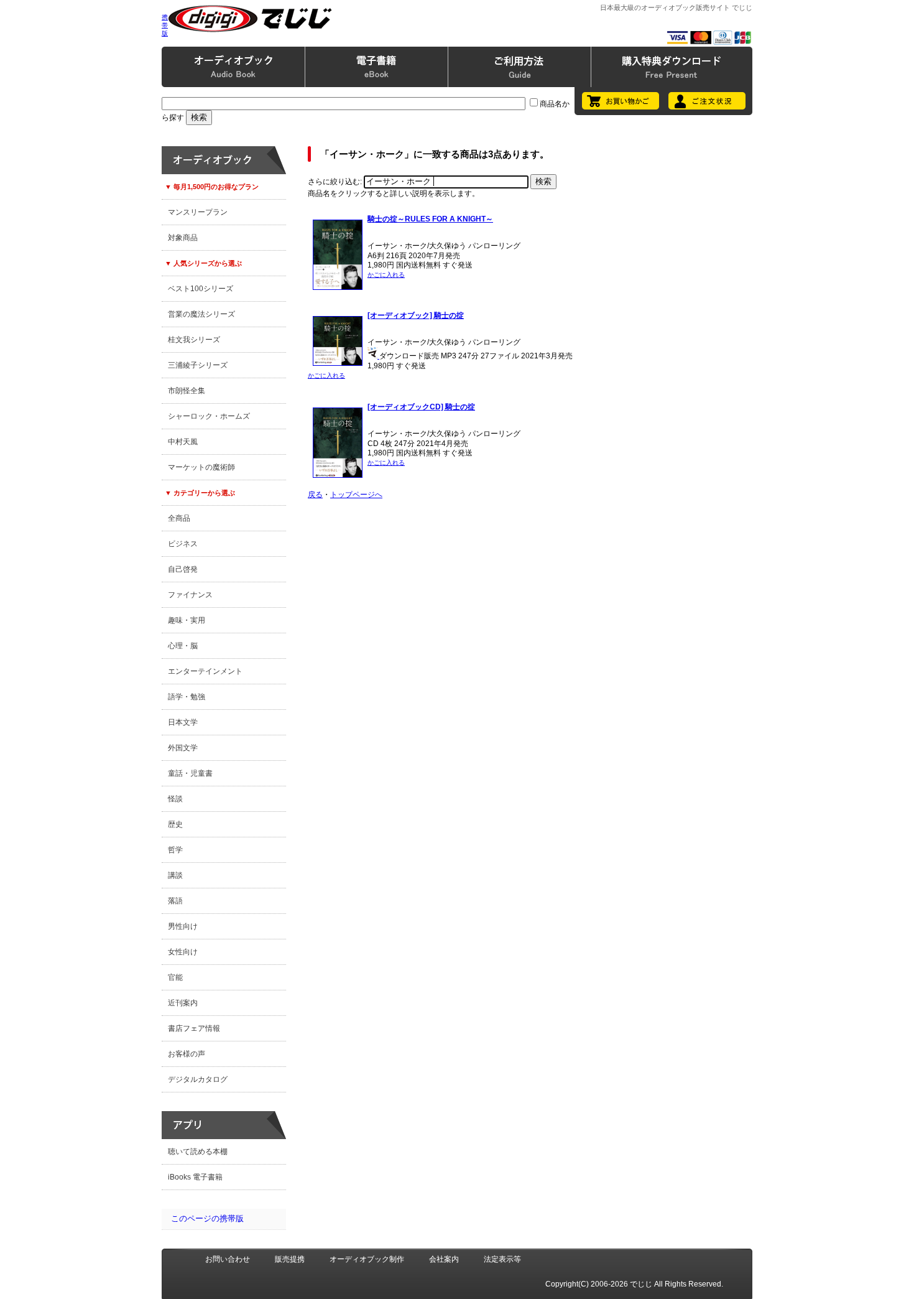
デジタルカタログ (198, 1079)
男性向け (183, 926)
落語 (175, 900)
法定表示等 (502, 1259)
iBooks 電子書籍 (195, 1177)
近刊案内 (183, 1003)
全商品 (179, 518)
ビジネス (183, 543)
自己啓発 (183, 569)
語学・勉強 (186, 696)
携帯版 (165, 25)
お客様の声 (186, 1054)
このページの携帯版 (207, 1218)
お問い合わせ (227, 1259)
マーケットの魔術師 (201, 467)
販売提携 (290, 1259)
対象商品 (183, 237)
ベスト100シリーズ (200, 288)
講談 (175, 875)
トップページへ (356, 494)
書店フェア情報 (194, 1028)
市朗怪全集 (186, 390)
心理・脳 (183, 645)
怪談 (175, 798)
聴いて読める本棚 (198, 1151)
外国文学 (183, 747)
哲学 (175, 849)
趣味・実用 (186, 620)
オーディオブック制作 (367, 1259)
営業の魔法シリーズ (201, 314)
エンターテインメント (205, 671)
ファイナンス (190, 594)
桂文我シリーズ (194, 339)
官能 (175, 977)
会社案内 (444, 1259)
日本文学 (183, 722)
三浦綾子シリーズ (198, 365)
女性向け (183, 951)
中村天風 (183, 441)
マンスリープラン (198, 212)
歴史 (175, 824)
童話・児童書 (190, 773)
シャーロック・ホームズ (209, 416)
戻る (315, 494)
